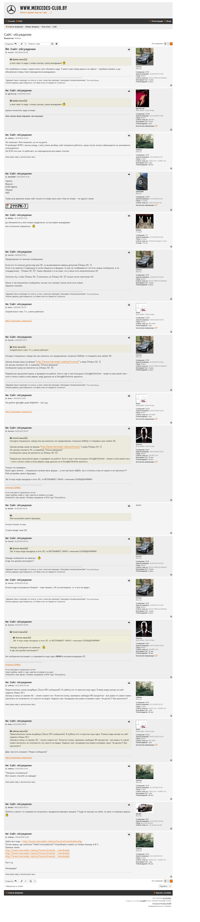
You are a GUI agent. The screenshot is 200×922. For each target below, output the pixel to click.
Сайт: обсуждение (17, 34)
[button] (165, 43)
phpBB (142, 901)
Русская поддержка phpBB (161, 903)
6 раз (151, 121)
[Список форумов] (11, 10)
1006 (147, 197)
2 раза (151, 80)
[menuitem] (19, 21)
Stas (138, 312)
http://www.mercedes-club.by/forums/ (57, 361)
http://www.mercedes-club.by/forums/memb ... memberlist (37, 850)
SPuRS (138, 814)
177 (146, 235)
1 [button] (168, 44)
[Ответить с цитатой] (129, 49)
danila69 (139, 192)
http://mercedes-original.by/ (18, 321)
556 (147, 819)
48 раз (150, 165)
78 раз (150, 459)
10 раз (151, 457)
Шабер (138, 230)
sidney (139, 150)
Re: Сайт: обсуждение (20, 49)
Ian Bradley (167, 898)
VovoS (138, 67)
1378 (147, 72)
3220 (147, 318)
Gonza (18, 38)
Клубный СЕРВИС (13, 487)
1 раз (150, 124)
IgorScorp (140, 108)
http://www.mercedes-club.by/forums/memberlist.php (52, 841)
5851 (147, 450)
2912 (147, 155)
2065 (147, 114)
